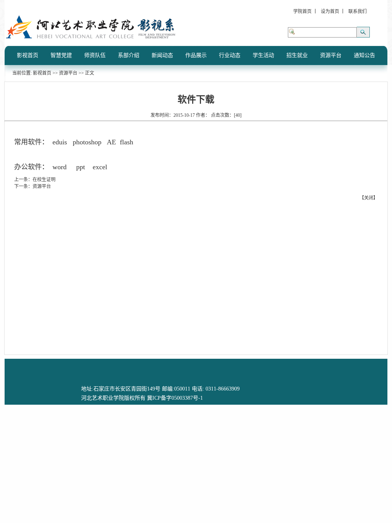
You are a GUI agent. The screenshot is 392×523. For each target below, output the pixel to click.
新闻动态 (162, 55)
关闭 (368, 198)
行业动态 (229, 55)
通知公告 (364, 55)
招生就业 (297, 55)
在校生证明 (44, 179)
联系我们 (357, 11)
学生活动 (263, 55)
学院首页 (302, 11)
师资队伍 (95, 55)
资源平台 (330, 55)
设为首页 (330, 11)
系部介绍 (128, 55)
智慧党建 (61, 55)
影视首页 (27, 55)
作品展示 (196, 55)
